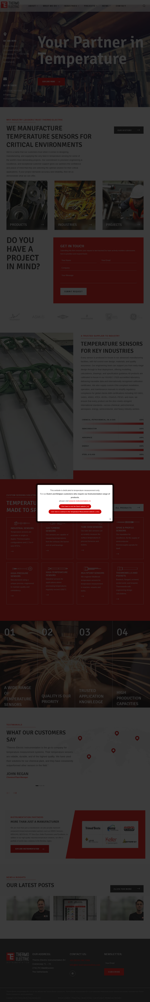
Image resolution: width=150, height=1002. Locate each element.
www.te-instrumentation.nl (79, 501)
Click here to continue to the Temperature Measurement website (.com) (75, 512)
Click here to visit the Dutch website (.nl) (75, 506)
